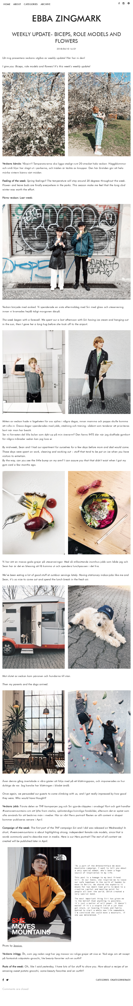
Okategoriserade (120, 980)
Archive (45, 4)
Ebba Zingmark (66, 18)
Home (6, 4)
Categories (31, 4)
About (17, 4)
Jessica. (18, 945)
